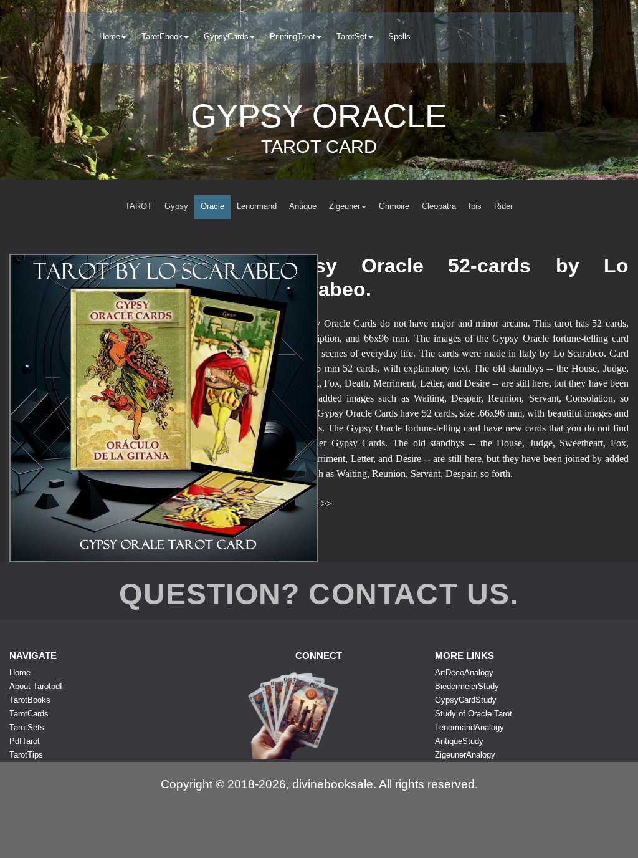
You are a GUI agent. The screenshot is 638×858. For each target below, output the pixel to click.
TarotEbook (162, 36)
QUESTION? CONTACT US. (318, 593)
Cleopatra (439, 206)
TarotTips (26, 754)
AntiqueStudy (459, 741)
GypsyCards (226, 36)
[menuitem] (113, 38)
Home (109, 36)
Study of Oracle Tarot (473, 713)
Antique (303, 206)
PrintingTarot (292, 36)
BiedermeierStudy (467, 686)
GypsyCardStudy (466, 700)
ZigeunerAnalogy (465, 754)
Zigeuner (344, 206)
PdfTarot (24, 741)
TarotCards (29, 713)
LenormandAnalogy (469, 727)
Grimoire (394, 206)
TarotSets (26, 727)
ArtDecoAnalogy (464, 672)
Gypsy (176, 206)
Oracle (212, 206)
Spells (399, 36)
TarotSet (351, 36)
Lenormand (257, 206)
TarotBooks (29, 700)
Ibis (475, 206)
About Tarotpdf (35, 686)
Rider (503, 206)
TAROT (138, 206)
